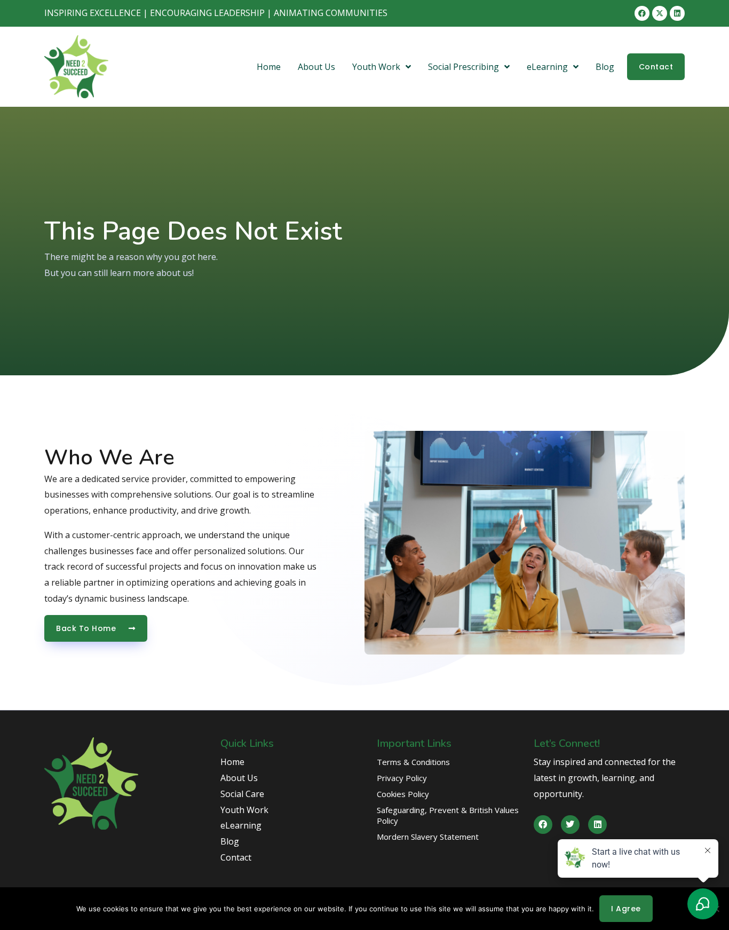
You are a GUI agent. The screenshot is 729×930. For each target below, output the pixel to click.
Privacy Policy (402, 778)
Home (269, 67)
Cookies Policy (403, 794)
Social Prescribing (463, 67)
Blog (605, 67)
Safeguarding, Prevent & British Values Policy (448, 815)
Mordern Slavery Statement (428, 836)
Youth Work (376, 67)
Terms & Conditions (413, 761)
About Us (316, 67)
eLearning (547, 67)
